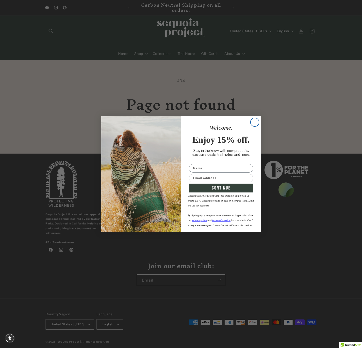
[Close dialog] (254, 122)
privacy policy (199, 220)
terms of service (221, 220)
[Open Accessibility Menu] (10, 338)
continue (221, 188)
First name (197, 160)
